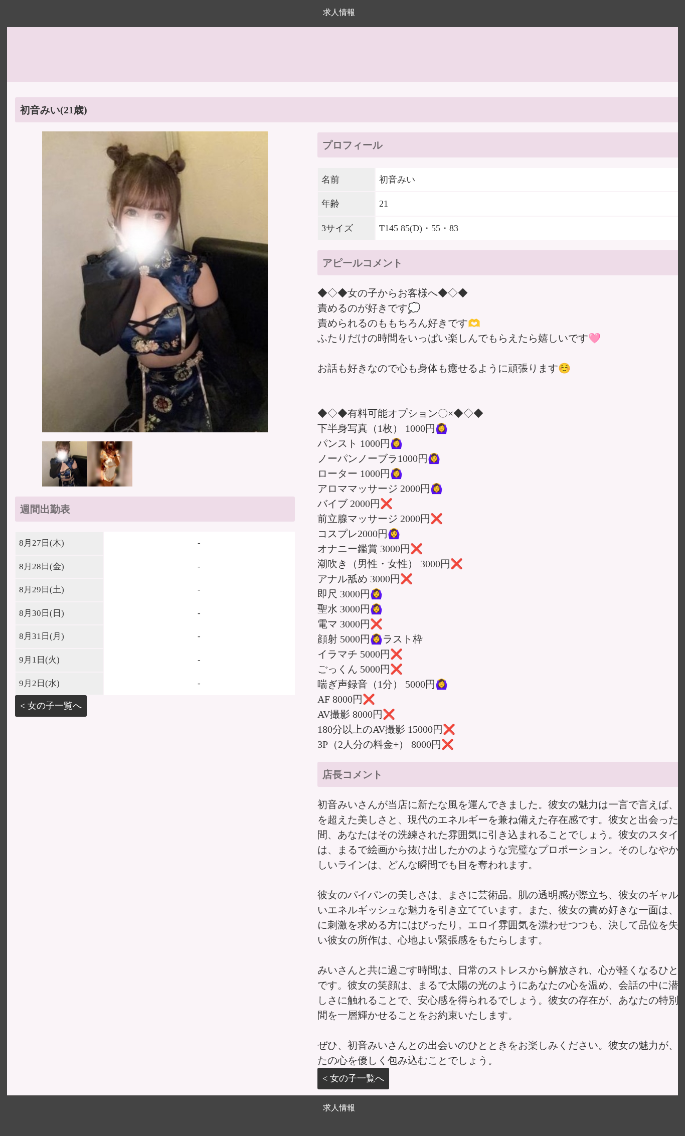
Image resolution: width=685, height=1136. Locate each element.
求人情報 (339, 12)
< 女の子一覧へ (51, 706)
